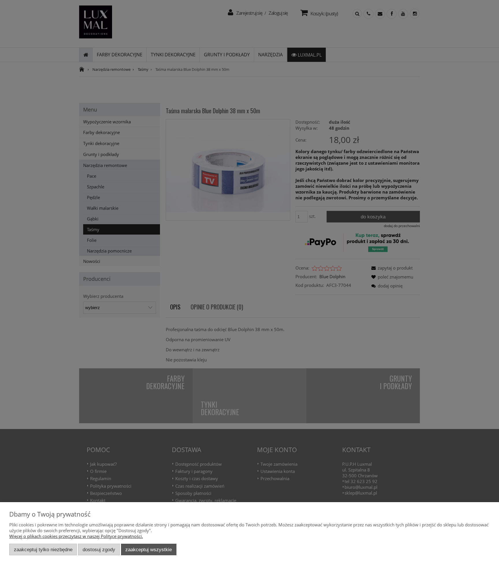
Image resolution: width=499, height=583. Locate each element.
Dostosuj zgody (99, 549)
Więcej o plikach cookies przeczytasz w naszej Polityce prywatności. (76, 536)
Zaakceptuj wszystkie (148, 549)
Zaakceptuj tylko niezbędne (43, 549)
